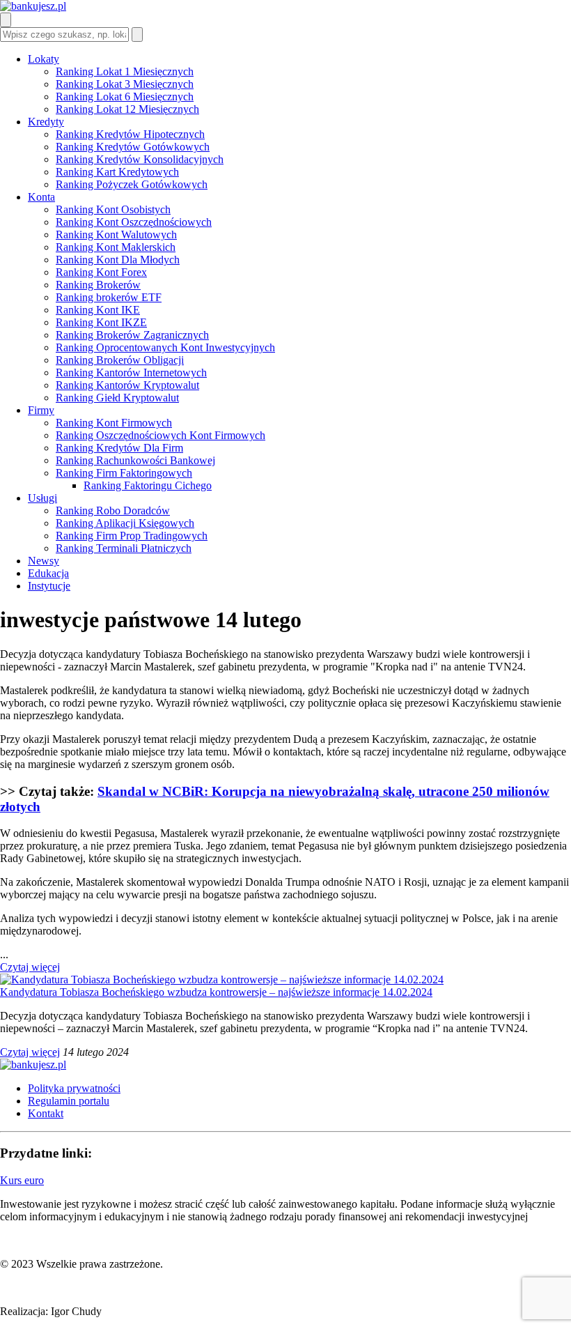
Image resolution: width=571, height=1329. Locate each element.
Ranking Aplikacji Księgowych (125, 523)
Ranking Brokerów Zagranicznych (132, 335)
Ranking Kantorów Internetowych (131, 372)
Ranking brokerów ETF (109, 297)
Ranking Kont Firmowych (114, 423)
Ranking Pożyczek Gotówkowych (132, 184)
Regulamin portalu (68, 1101)
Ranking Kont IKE (98, 310)
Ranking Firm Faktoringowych (124, 473)
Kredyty (46, 122)
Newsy (43, 561)
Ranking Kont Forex (101, 272)
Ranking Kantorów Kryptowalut (127, 385)
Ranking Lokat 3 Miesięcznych (125, 84)
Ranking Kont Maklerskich (115, 247)
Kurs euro (22, 1180)
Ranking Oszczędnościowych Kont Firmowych (160, 435)
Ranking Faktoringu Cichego (148, 485)
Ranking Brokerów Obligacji (120, 360)
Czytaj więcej (30, 967)
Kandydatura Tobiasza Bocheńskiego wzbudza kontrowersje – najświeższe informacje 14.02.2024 (216, 992)
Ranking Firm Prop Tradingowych (132, 535)
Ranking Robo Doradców (113, 510)
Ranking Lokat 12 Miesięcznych (127, 109)
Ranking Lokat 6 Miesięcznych (125, 96)
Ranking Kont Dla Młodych (118, 260)
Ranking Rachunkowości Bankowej (135, 460)
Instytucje (49, 586)
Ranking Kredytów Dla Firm (119, 448)
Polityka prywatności (74, 1088)
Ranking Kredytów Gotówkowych (133, 147)
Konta (41, 197)
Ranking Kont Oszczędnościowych (134, 222)
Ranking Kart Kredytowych (117, 172)
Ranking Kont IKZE (101, 322)
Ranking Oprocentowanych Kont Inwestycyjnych (165, 347)
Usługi (42, 498)
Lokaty (43, 59)
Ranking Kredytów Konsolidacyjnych (140, 159)
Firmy (41, 410)
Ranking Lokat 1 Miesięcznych (125, 71)
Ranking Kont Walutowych (116, 234)
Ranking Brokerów (98, 285)
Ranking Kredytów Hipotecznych (130, 134)
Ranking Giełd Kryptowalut (117, 398)
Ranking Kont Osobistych (113, 209)
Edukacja (48, 573)
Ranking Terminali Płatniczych (123, 548)
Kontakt (45, 1113)
